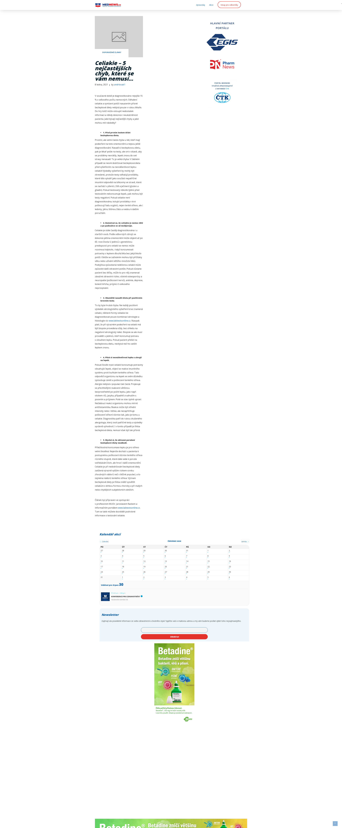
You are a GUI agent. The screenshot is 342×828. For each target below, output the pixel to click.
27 (102, 551)
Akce (211, 5)
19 (144, 567)
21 (187, 567)
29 (144, 551)
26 (144, 572)
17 (102, 567)
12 (144, 561)
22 (208, 567)
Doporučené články (111, 52)
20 (166, 567)
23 (230, 567)
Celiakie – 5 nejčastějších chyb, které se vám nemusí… (114, 70)
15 (208, 561)
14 (187, 561)
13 (166, 561)
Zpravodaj (200, 5)
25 (123, 572)
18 (123, 567)
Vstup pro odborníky (229, 5)
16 (230, 561)
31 (187, 551)
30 (166, 551)
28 (123, 551)
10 (102, 561)
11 (123, 561)
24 (102, 572)
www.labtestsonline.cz (120, 320)
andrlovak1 (119, 84)
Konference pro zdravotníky (125, 596)
